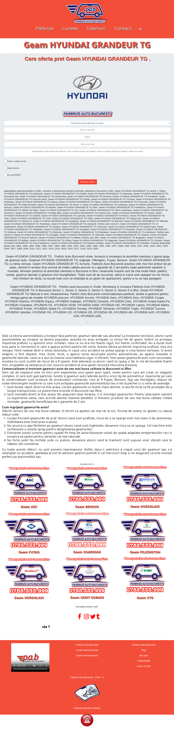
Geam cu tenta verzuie (16, 161)
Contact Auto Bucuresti (143, 645)
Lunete (70, 28)
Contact (123, 28)
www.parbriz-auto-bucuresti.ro (19, 191)
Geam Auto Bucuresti (87, 655)
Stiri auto (143, 655)
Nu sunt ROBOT (14, 175)
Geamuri (96, 28)
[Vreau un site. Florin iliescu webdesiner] (87, 627)
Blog (143, 650)
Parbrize (44, 28)
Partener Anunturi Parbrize (87, 708)
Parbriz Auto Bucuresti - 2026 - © (87, 677)
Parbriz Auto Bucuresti (87, 645)
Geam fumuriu (13, 168)
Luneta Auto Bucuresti (87, 650)
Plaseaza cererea (87, 182)
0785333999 (143, 661)
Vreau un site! (144, 666)
